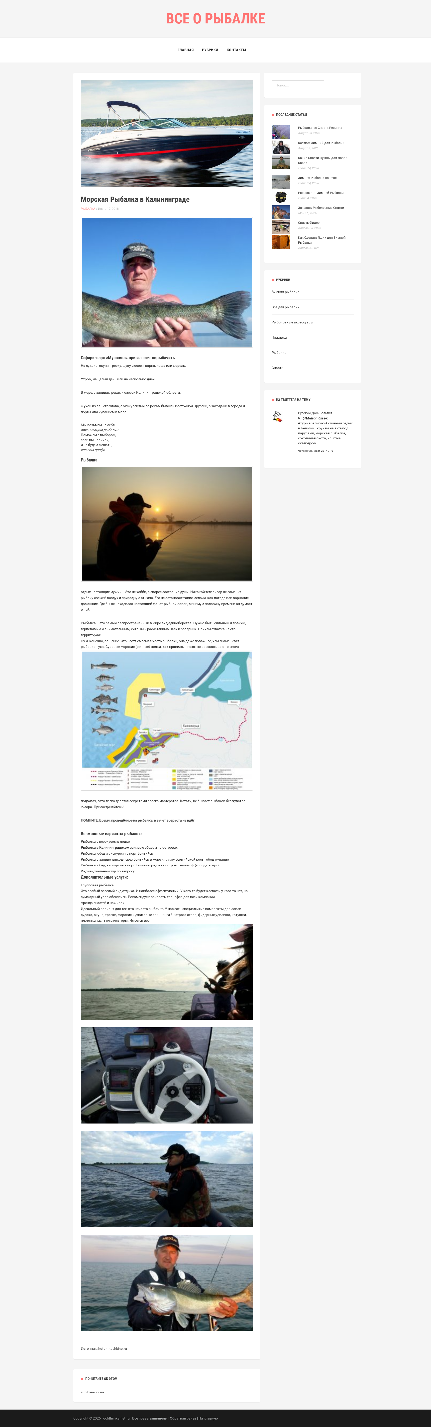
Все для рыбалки (286, 307)
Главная (186, 50)
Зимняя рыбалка (286, 292)
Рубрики (210, 50)
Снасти (277, 368)
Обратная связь (183, 1418)
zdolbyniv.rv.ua (92, 1392)
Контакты (236, 50)
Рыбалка (88, 209)
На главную (208, 1418)
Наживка (279, 337)
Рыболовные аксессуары (292, 322)
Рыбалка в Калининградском (105, 847)
